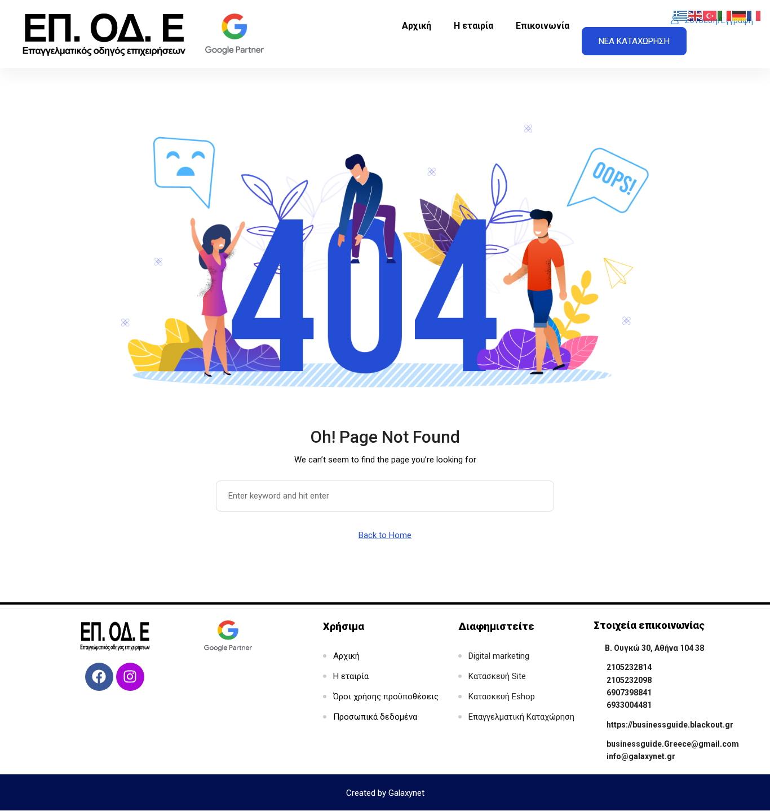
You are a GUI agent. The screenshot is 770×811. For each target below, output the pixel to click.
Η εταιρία (473, 25)
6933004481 (629, 704)
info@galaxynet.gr (641, 756)
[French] (754, 15)
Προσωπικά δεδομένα (375, 717)
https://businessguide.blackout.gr (670, 724)
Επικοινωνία (542, 25)
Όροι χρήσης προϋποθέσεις (386, 696)
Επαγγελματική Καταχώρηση (521, 717)
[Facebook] (99, 677)
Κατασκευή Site (497, 676)
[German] (739, 15)
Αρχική (416, 25)
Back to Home (385, 535)
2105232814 (629, 667)
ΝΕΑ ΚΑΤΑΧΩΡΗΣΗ (634, 41)
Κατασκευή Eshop (501, 696)
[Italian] (725, 15)
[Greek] (681, 15)
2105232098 (629, 680)
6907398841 (629, 692)
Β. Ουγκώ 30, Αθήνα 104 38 (654, 648)
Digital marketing (498, 656)
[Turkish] (710, 15)
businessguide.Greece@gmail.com (673, 743)
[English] (695, 15)
